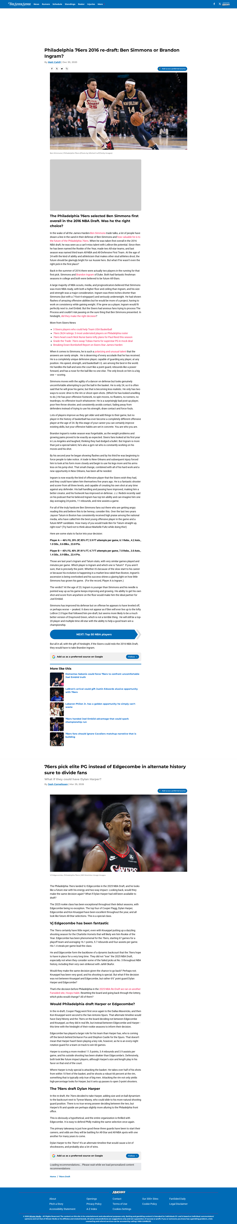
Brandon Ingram (85, 274)
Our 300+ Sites (150, 1198)
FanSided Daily (177, 1198)
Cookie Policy (149, 1203)
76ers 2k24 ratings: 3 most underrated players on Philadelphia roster (90, 333)
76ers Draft (64, 1176)
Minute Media (35, 1216)
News (36, 4)
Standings (70, 4)
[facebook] (214, 4)
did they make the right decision (78, 316)
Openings (91, 1198)
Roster (81, 4)
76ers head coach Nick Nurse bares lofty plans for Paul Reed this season (92, 337)
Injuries (91, 4)
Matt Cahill (54, 62)
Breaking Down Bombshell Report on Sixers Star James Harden (88, 344)
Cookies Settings (122, 1209)
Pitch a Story (56, 1203)
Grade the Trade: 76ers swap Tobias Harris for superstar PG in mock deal (93, 341)
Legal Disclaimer (178, 1203)
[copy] (67, 69)
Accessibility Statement (62, 1209)
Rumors (46, 4)
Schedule (57, 4)
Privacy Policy (94, 1203)
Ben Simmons (98, 233)
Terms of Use (120, 1203)
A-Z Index (91, 1209)
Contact (117, 1198)
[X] (220, 4)
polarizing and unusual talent (110, 351)
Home (53, 1176)
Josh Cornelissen (58, 784)
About (52, 1198)
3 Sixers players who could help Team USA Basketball (82, 329)
